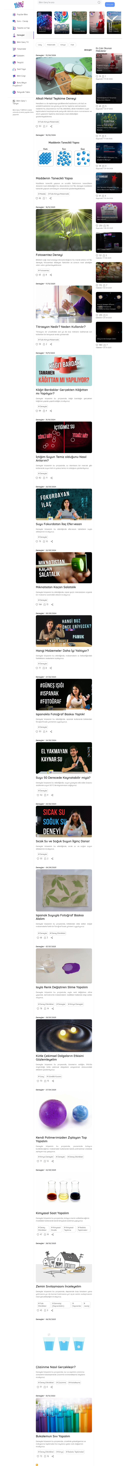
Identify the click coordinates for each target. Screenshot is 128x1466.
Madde (43, 194)
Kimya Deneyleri (76, 1004)
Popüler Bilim (22, 14)
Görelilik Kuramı (54, 1076)
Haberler (99, 258)
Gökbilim (20, 56)
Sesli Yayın (21, 69)
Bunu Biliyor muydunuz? (20, 84)
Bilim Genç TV (22, 42)
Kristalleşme (75, 1382)
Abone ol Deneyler (37, 1465)
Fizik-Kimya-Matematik (49, 122)
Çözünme (62, 1382)
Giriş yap (109, 4)
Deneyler (20, 35)
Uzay (40, 45)
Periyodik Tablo (23, 92)
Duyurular (99, 79)
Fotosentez (44, 270)
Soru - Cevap (22, 21)
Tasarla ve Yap (23, 28)
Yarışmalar (21, 49)
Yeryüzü (20, 62)
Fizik (72, 45)
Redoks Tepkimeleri (76, 1452)
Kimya (63, 45)
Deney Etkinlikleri (58, 933)
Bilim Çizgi (20, 76)
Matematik (51, 45)
